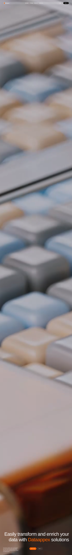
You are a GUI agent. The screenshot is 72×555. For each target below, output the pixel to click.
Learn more (33, 548)
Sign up (66, 3)
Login (60, 3)
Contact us (41, 3)
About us (36, 3)
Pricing (31, 3)
